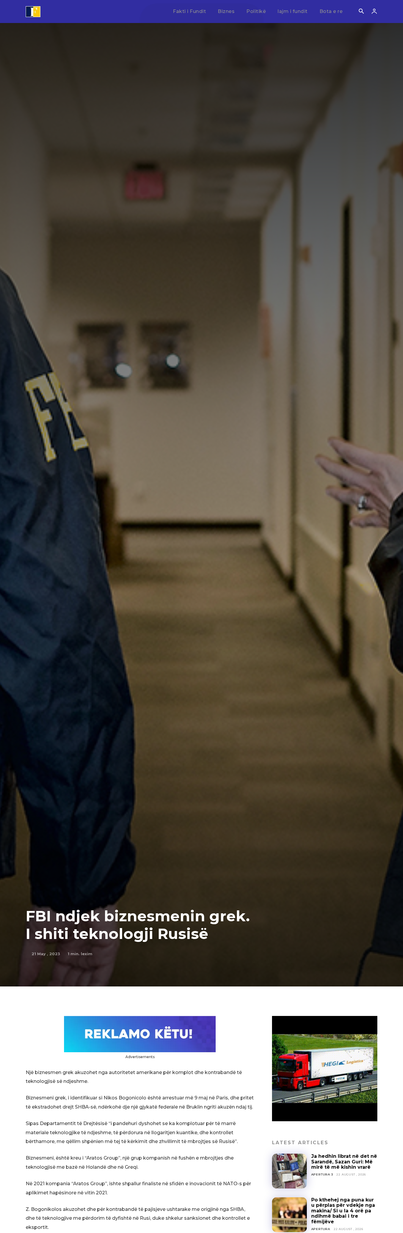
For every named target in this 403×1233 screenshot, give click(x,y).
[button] (361, 12)
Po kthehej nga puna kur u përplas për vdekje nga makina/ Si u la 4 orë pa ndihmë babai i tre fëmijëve (343, 1210)
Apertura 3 (322, 1174)
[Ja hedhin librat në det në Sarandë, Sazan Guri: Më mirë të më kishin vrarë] (289, 1171)
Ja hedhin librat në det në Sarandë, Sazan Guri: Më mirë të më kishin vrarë (344, 1161)
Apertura (320, 1229)
